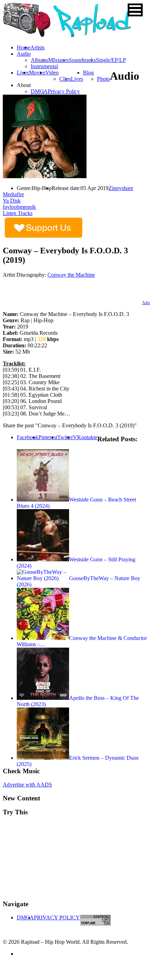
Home (23, 47)
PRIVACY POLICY (57, 917)
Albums (39, 60)
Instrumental (44, 66)
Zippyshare (120, 188)
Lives (77, 79)
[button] (135, 9)
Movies (37, 73)
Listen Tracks (17, 213)
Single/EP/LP (111, 60)
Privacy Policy (64, 91)
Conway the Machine (71, 275)
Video (52, 73)
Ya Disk (12, 201)
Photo (103, 79)
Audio (24, 54)
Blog (88, 73)
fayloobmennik (19, 207)
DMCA (39, 91)
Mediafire (13, 194)
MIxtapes (58, 60)
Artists (37, 47)
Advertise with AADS (27, 785)
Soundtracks (82, 60)
